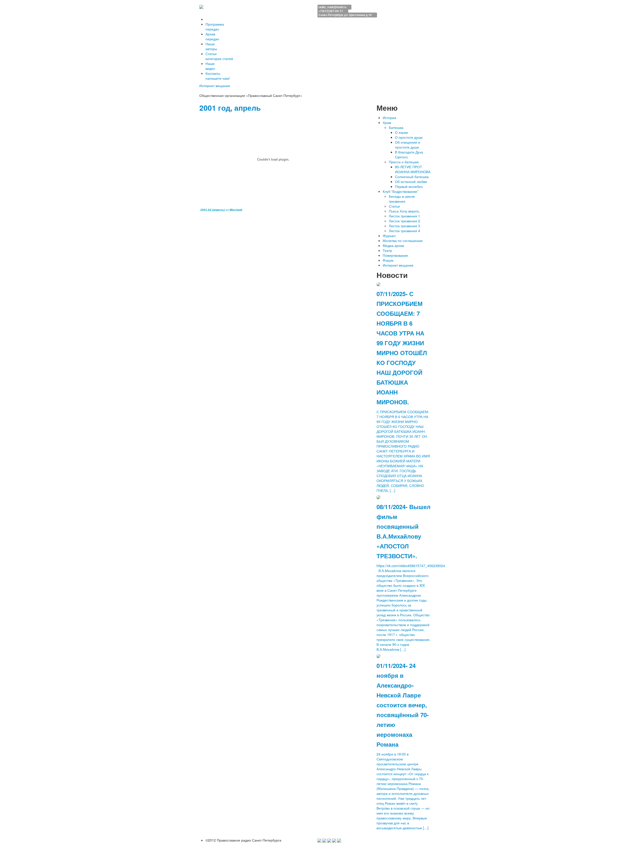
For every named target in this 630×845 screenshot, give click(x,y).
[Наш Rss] (339, 840)
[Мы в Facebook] (319, 840)
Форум (388, 260)
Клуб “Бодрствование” (400, 191)
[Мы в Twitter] (324, 840)
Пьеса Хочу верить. (404, 211)
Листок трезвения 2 (404, 220)
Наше (210, 66)
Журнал (389, 235)
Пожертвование (395, 255)
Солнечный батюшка (412, 176)
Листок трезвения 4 (404, 230)
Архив (212, 36)
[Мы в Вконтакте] (329, 840)
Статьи (219, 56)
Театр (387, 250)
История (389, 117)
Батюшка (396, 127)
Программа (214, 26)
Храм (387, 122)
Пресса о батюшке (404, 161)
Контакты (217, 76)
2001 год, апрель (230, 107)
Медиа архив (393, 245)
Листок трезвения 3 (404, 225)
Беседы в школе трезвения (402, 199)
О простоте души (409, 137)
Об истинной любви (411, 181)
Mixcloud (236, 210)
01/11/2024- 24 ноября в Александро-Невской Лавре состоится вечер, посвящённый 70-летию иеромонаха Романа (403, 704)
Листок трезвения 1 (404, 215)
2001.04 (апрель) (212, 210)
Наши (211, 46)
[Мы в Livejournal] (334, 840)
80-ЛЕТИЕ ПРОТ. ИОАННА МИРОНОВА (412, 169)
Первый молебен (409, 186)
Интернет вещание (215, 85)
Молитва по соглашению (403, 240)
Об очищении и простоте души (407, 145)
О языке (401, 132)
